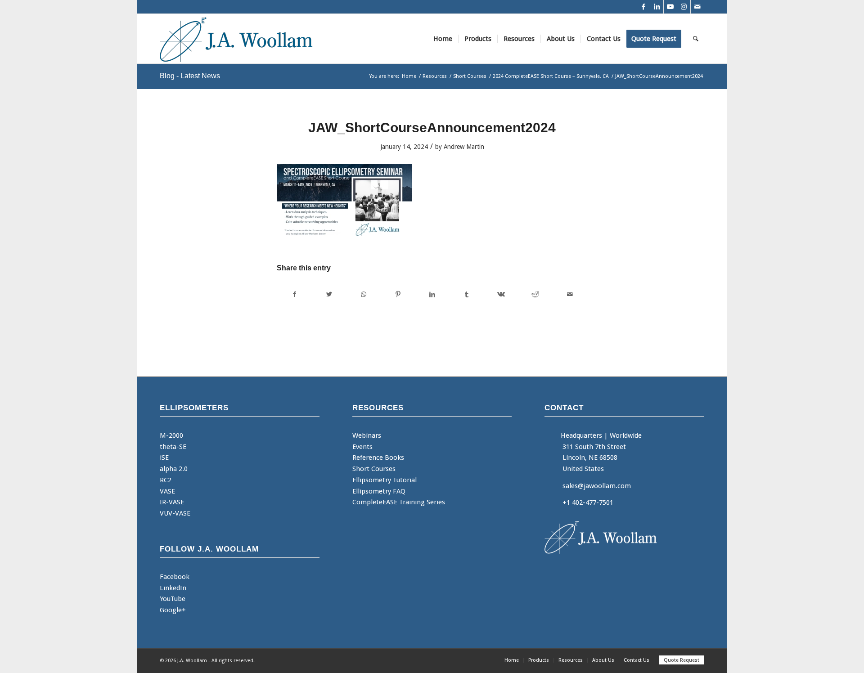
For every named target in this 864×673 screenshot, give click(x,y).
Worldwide (626, 435)
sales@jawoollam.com (596, 486)
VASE (167, 491)
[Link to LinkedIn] (656, 6)
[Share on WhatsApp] (363, 294)
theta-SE (173, 447)
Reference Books (378, 457)
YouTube (172, 599)
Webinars (366, 435)
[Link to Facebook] (643, 6)
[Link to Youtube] (670, 6)
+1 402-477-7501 (587, 502)
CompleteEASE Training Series (398, 502)
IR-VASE (172, 502)
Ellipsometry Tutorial (384, 480)
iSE (164, 457)
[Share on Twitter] (329, 294)
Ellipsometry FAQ (378, 491)
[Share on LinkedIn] (432, 294)
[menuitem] (443, 38)
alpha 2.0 (174, 469)
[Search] (695, 38)
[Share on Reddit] (535, 294)
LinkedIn (173, 588)
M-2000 (171, 435)
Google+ (173, 610)
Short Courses (374, 469)
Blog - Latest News (190, 76)
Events (362, 447)
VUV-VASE (175, 513)
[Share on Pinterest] (397, 294)
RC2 (165, 480)
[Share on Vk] (501, 294)
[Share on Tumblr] (466, 294)
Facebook (174, 577)
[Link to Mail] (697, 6)
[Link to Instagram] (683, 6)
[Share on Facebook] (294, 294)
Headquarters (581, 435)
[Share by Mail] (570, 294)
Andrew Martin (464, 146)
